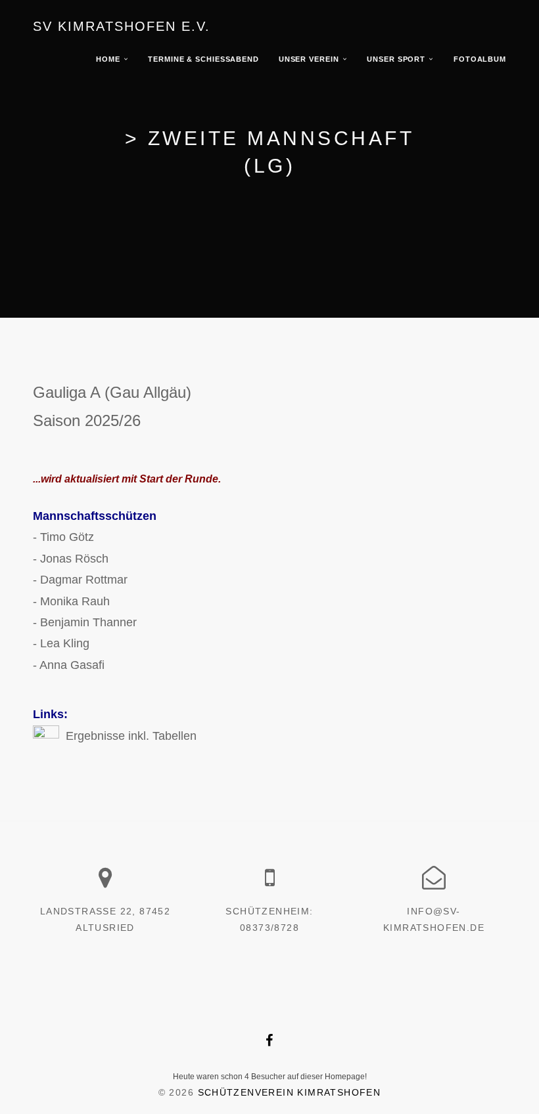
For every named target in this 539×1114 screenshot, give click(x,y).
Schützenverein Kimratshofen (289, 1092)
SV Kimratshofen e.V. (121, 26)
